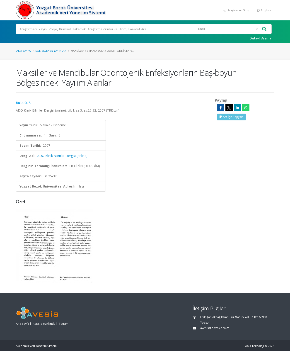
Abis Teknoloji (254, 346)
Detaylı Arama (260, 38)
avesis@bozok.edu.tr (214, 328)
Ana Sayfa (23, 50)
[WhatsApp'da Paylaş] (245, 107)
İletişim (63, 324)
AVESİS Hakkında (44, 324)
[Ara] (264, 29)
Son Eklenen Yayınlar (50, 50)
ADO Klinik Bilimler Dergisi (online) (62, 156)
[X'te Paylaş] (229, 107)
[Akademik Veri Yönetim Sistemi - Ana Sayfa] (25, 10)
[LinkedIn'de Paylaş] (237, 107)
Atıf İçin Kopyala (232, 117)
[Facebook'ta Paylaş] (220, 107)
